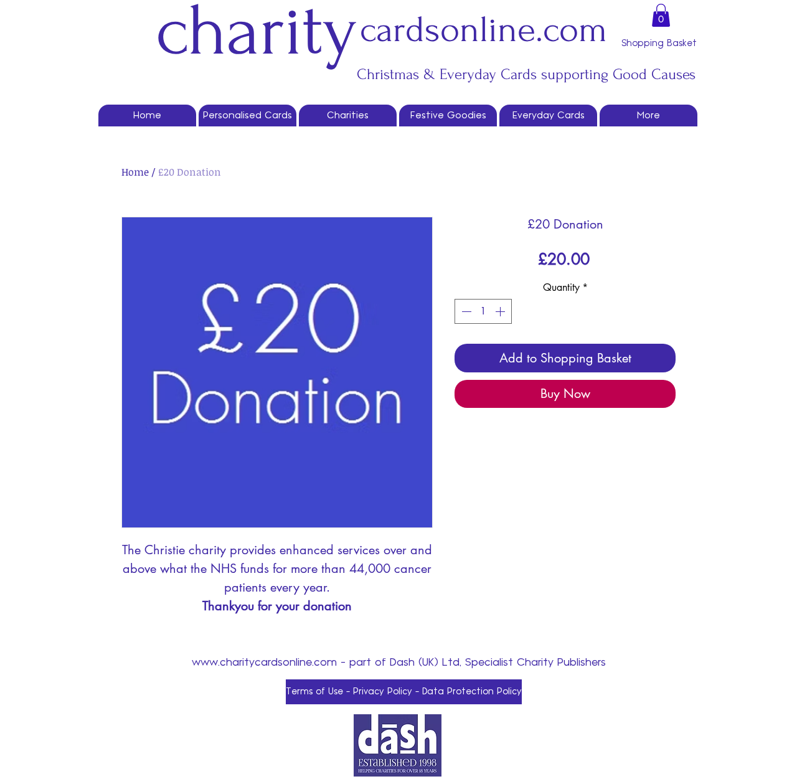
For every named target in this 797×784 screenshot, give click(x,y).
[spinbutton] (483, 311)
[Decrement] (465, 311)
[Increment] (501, 311)
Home (135, 172)
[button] (661, 15)
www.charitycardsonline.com (264, 663)
